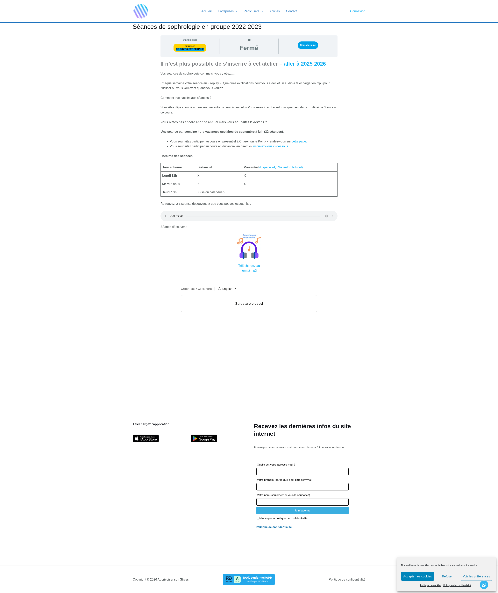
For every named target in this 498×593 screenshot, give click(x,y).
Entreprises (226, 11)
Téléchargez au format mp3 (249, 268)
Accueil (206, 11)
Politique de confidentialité (457, 585)
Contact (291, 11)
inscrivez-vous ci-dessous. (270, 146)
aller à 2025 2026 (305, 64)
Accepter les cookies (417, 576)
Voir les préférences (476, 576)
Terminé (190, 46)
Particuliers (251, 11)
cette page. (299, 141)
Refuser (447, 576)
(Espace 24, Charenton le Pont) (281, 167)
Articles (274, 11)
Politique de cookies (430, 585)
